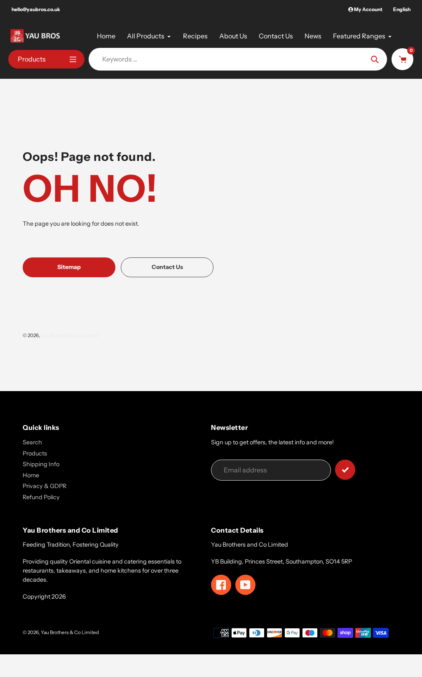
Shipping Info (41, 464)
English (401, 9)
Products (35, 453)
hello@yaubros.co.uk (36, 9)
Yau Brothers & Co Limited (70, 335)
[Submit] (345, 470)
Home (31, 475)
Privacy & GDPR (44, 486)
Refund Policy (41, 497)
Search (32, 442)
